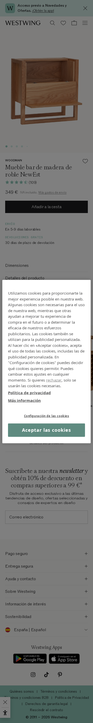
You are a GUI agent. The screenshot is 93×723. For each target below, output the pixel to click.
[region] (46, 361)
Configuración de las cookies (46, 416)
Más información (24, 400)
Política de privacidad (29, 392)
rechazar (53, 379)
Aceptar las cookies (46, 430)
